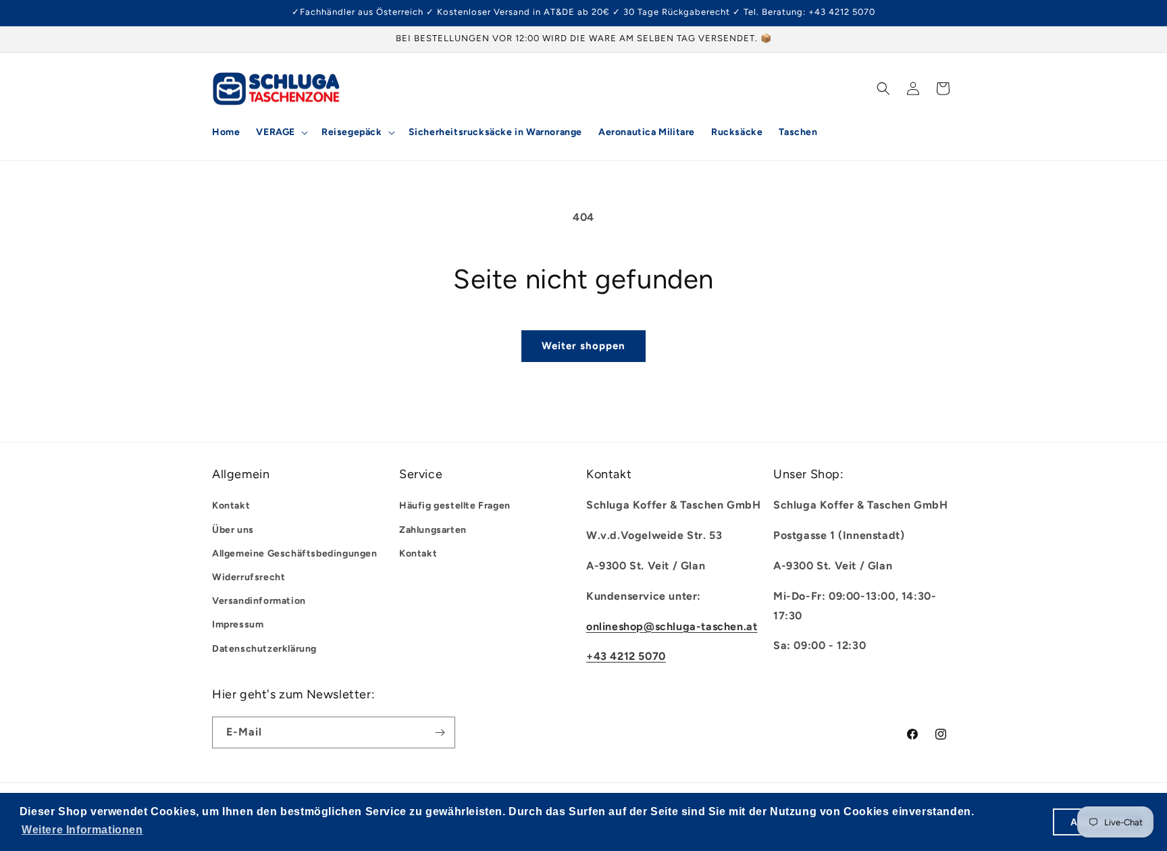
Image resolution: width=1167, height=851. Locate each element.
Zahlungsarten (433, 530)
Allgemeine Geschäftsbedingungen (295, 553)
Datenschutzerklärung (264, 648)
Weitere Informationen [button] (82, 829)
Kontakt (231, 505)
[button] (280, 132)
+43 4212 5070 (626, 656)
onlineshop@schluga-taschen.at (671, 626)
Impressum (237, 624)
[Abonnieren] (440, 732)
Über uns (233, 530)
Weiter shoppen (583, 346)
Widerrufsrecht (248, 577)
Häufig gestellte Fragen (455, 505)
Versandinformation (259, 601)
